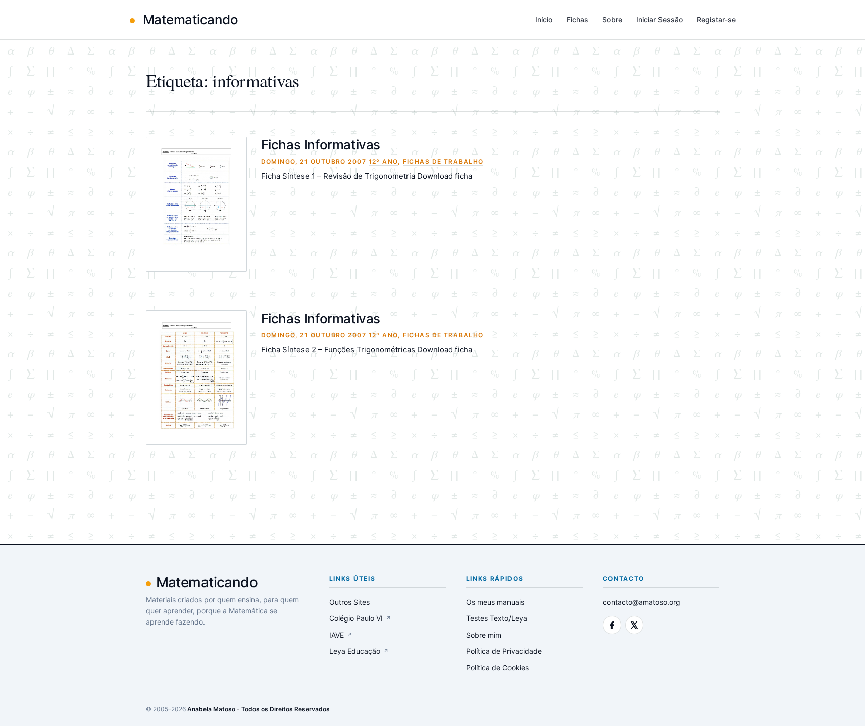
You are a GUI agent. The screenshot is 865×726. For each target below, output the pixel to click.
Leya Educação (359, 651)
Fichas (577, 19)
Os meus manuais (495, 602)
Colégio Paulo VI (360, 618)
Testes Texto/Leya (496, 618)
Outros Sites (349, 602)
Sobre (612, 19)
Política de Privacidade (504, 651)
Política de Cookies (497, 667)
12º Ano (383, 161)
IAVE (340, 635)
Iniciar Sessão (659, 19)
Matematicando (189, 19)
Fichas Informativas (321, 144)
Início (543, 19)
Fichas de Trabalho (443, 161)
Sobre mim (483, 635)
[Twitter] (634, 625)
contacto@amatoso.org (641, 602)
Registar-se (716, 19)
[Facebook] (612, 625)
